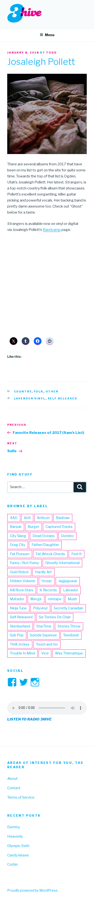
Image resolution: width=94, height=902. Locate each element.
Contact (13, 788)
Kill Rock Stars (21, 590)
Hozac (46, 581)
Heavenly (15, 836)
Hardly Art (43, 572)
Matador (17, 599)
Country (23, 391)
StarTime (43, 626)
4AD (14, 518)
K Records (48, 590)
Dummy (13, 827)
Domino (67, 536)
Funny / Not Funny (24, 563)
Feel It (76, 554)
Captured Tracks (59, 527)
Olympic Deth (18, 846)
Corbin (12, 864)
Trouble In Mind (22, 653)
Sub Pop (17, 635)
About (12, 778)
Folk (38, 391)
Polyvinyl (40, 608)
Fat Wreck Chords (50, 554)
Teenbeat (71, 635)
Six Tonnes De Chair (55, 617)
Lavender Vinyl (30, 398)
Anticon (43, 518)
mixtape (54, 599)
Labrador (70, 590)
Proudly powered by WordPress (32, 890)
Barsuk (15, 527)
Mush (72, 599)
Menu (49, 35)
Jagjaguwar (67, 581)
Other (52, 391)
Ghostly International (62, 563)
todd (51, 52)
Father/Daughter (45, 545)
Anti (27, 518)
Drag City (17, 545)
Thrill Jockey (20, 644)
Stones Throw (69, 626)
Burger (33, 527)
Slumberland (20, 626)
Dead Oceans (44, 536)
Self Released (63, 398)
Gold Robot (19, 572)
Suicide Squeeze (43, 635)
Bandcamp (52, 230)
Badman (63, 518)
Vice (45, 653)
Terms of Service (20, 797)
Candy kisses (18, 855)
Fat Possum (19, 554)
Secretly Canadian (68, 608)
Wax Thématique (69, 653)
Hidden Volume (22, 581)
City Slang (18, 536)
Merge (36, 599)
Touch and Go (47, 644)
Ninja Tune (18, 608)
